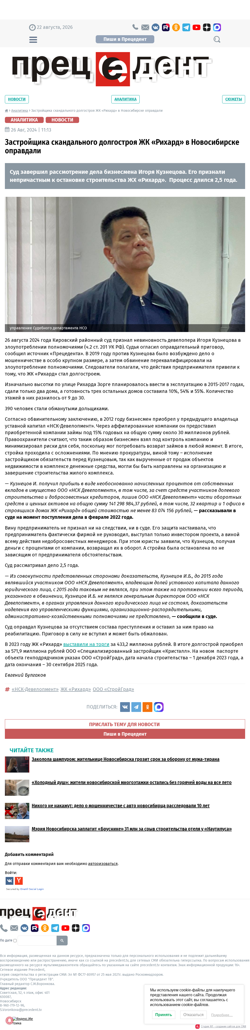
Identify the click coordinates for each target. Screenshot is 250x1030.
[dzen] (207, 27)
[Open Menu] (33, 39)
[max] (217, 27)
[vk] (155, 27)
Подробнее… (222, 1015)
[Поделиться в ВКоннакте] (125, 707)
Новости (17, 99)
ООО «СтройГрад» (113, 689)
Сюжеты (233, 99)
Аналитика (125, 99)
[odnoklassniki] (176, 27)
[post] (145, 27)
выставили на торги (86, 644)
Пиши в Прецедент (125, 39)
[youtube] (196, 27)
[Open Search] (217, 39)
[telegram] (186, 27)
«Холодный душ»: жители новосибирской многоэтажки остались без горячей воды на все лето (132, 782)
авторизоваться (103, 863)
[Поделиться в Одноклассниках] (147, 707)
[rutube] (166, 27)
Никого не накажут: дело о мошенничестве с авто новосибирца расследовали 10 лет (121, 805)
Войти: (11, 872)
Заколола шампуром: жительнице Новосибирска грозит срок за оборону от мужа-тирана (125, 759)
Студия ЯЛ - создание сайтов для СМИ (223, 1026)
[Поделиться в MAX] (159, 707)
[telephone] (135, 27)
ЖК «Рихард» (76, 689)
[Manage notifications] (9, 1020)
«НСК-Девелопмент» (35, 689)
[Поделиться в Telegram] (136, 707)
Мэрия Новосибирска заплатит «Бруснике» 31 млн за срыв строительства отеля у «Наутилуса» (132, 829)
